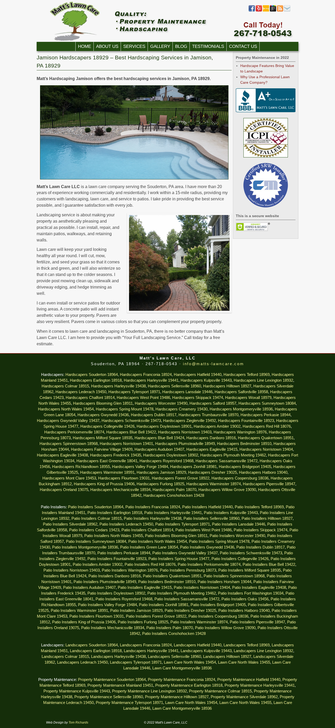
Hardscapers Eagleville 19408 (62, 455)
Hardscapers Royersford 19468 (166, 461)
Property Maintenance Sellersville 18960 (108, 697)
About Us (107, 46)
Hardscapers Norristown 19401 (126, 444)
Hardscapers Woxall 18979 (248, 398)
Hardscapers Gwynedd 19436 (103, 415)
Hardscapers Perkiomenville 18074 (74, 432)
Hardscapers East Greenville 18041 (106, 461)
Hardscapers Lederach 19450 (80, 392)
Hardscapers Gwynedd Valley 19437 (68, 421)
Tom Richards (78, 722)
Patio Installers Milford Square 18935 (249, 570)
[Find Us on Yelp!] (259, 10)
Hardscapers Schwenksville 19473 (131, 421)
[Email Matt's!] (287, 10)
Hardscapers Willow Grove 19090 (227, 490)
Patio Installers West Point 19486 (203, 530)
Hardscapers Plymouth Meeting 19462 (233, 455)
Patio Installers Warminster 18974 (199, 622)
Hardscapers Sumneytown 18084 (267, 403)
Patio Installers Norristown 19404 (202, 587)
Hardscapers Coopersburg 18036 (240, 478)
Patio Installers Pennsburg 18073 (188, 570)
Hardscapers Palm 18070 (174, 490)
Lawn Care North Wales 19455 (244, 662)
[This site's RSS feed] (280, 10)
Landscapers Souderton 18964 (91, 645)
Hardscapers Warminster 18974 (213, 484)
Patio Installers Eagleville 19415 (145, 587)
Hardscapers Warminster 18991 (107, 472)
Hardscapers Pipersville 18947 (269, 484)
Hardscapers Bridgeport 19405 (245, 467)
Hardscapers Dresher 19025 (212, 472)
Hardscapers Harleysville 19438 (118, 386)
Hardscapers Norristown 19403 (184, 432)
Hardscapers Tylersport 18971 (134, 392)
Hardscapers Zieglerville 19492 (189, 421)
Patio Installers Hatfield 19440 (207, 507)
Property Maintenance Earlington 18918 (188, 685)
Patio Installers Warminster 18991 (79, 610)
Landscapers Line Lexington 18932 (263, 651)
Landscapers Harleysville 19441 (151, 651)
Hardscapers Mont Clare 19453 (69, 478)
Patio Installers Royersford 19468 (124, 599)
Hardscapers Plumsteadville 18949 (185, 444)
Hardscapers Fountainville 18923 (246, 421)
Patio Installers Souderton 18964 (95, 507)
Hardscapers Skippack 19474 (197, 398)
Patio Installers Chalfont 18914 (147, 530)
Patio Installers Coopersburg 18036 (218, 616)
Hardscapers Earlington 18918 (96, 380)
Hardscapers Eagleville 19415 (211, 449)
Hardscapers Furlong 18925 (160, 484)
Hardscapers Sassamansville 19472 (227, 461)
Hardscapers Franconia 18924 (146, 375)
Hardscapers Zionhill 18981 (193, 467)
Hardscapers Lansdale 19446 (187, 392)
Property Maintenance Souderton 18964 (112, 680)
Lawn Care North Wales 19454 (190, 662)
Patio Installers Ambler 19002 (97, 564)
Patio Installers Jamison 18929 (136, 610)
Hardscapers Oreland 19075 (64, 490)
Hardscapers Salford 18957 (212, 403)
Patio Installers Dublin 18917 (260, 547)
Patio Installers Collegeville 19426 (240, 559)
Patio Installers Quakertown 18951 (172, 576)
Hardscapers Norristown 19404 (266, 449)
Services (134, 46)
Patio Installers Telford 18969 (259, 507)
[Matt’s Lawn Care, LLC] (167, 21)
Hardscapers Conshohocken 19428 (173, 495)
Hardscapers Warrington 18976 (240, 432)
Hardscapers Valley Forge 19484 (140, 467)
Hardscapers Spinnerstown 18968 (69, 444)
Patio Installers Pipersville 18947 (257, 622)
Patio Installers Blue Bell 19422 (269, 564)
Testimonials (208, 46)
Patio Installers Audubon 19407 (89, 587)
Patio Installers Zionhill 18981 (163, 605)
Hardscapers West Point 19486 (143, 398)
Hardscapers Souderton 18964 (91, 375)
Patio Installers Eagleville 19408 (259, 587)
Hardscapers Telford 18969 (247, 375)
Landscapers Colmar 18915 (65, 656)
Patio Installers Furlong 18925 (143, 622)
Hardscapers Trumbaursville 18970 (208, 415)
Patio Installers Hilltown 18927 (267, 518)
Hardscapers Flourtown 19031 (124, 478)
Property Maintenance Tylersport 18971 (129, 703)
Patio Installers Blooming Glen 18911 (176, 536)
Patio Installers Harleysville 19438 (152, 518)
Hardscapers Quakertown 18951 (266, 438)
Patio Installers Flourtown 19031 (96, 616)
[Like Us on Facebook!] (252, 10)
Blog (181, 46)
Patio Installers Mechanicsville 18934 (112, 628)
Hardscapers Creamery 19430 (181, 409)
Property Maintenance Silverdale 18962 (244, 697)
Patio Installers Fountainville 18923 (116, 559)
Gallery (160, 46)
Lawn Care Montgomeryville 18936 (182, 668)
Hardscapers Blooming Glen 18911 (103, 403)
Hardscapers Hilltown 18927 (227, 386)
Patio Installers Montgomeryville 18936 (85, 547)
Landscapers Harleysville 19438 (118, 656)
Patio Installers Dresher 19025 (190, 610)
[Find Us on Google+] (273, 10)
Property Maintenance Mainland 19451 (120, 685)
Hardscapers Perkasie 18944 (266, 415)
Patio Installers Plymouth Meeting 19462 (181, 593)
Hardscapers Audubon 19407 (159, 449)
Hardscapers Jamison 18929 (161, 472)
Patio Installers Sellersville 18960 (211, 518)
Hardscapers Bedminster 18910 (244, 444)
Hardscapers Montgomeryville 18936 (241, 409)
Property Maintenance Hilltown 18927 (177, 697)
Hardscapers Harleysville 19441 (151, 380)
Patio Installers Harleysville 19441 (173, 513)
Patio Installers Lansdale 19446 (238, 524)
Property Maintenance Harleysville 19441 (260, 685)
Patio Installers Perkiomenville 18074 (209, 564)
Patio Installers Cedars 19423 (94, 530)
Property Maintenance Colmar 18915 (220, 691)
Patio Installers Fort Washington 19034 (250, 593)
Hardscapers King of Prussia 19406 (104, 484)
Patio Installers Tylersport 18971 (182, 524)
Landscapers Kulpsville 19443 (206, 651)
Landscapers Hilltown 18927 (227, 656)
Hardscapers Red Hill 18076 (267, 426)
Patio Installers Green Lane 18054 (149, 547)
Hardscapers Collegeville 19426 (107, 426)
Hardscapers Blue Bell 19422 (131, 432)
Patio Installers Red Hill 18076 (150, 564)
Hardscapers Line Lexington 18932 (263, 380)
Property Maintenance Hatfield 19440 (248, 680)
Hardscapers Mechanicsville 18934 (120, 490)
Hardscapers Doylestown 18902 (170, 455)
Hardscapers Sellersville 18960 (174, 386)
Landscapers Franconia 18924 (146, 645)
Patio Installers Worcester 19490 (237, 536)
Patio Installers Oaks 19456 (245, 599)
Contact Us (243, 46)
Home (84, 46)
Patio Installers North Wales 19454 (157, 541)
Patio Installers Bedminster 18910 (167, 582)
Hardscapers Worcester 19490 (161, 403)
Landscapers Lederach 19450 (82, 662)
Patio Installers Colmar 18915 (96, 518)
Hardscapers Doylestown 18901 (164, 426)
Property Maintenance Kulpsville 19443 (76, 691)
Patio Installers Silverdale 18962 (70, 524)
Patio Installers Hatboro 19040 (244, 610)
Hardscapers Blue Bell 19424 (159, 438)
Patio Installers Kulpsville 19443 (231, 513)
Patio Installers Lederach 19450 (126, 524)
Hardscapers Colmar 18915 (65, 386)
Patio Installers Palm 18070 (169, 628)
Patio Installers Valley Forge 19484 (107, 605)
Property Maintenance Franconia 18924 (181, 680)
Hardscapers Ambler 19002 (217, 426)
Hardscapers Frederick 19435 (115, 455)
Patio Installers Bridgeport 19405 (218, 605)
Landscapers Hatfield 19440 (197, 645)
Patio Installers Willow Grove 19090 (225, 628)
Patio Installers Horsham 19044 (224, 582)
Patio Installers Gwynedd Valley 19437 (185, 553)
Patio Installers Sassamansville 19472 (186, 599)
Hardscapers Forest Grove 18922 (180, 478)
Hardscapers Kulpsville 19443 (206, 380)
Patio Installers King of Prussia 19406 (84, 622)
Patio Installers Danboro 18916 (114, 576)
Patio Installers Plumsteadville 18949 (105, 582)
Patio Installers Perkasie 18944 (123, 553)
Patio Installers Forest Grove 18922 (156, 616)
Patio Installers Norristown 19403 (71, 570)
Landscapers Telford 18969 (247, 645)
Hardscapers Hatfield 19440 (197, 375)
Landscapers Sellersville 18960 (174, 656)
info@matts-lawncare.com (213, 364)
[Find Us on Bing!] (266, 10)
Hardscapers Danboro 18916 (211, 438)
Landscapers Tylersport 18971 (136, 662)
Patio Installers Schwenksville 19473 (251, 553)
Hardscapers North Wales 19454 (66, 409)
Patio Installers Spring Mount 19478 (219, 541)
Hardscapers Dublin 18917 (153, 415)
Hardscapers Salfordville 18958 (241, 392)
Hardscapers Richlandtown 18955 (81, 467)
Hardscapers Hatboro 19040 (263, 472)
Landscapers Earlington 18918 (96, 651)
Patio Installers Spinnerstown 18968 (234, 576)
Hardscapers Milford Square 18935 (102, 438)
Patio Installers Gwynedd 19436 (207, 547)
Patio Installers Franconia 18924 (152, 507)
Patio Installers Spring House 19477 (178, 559)
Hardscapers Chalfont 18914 (90, 398)
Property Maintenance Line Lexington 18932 (149, 691)
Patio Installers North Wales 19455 (113, 536)
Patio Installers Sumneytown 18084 (96, 541)
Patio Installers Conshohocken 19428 (174, 633)
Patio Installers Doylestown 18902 (116, 593)
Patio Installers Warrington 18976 (130, 570)
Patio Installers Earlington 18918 (114, 513)
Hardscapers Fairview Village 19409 (101, 449)
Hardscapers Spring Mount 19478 (124, 409)
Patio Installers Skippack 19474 (260, 530)
